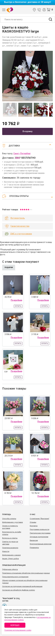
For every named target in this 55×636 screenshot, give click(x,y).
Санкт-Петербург (34, 10)
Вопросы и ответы (9, 538)
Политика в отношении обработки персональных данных (26, 573)
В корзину (27, 131)
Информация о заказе (11, 555)
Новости (5, 551)
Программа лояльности (39, 529)
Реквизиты (34, 548)
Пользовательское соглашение (15, 577)
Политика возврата (10, 548)
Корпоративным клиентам (40, 544)
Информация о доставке (12, 522)
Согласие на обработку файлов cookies (18, 590)
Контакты (34, 526)
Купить (18, 306)
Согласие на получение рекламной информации (22, 586)
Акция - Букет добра (10, 559)
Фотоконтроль (17, 218)
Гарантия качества (20, 226)
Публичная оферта (10, 569)
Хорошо (14, 625)
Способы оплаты (9, 519)
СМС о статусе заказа (21, 234)
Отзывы (33, 522)
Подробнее (16, 300)
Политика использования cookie (17, 630)
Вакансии (34, 540)
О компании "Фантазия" (39, 519)
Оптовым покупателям (39, 537)
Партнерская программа (40, 533)
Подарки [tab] (9, 267)
